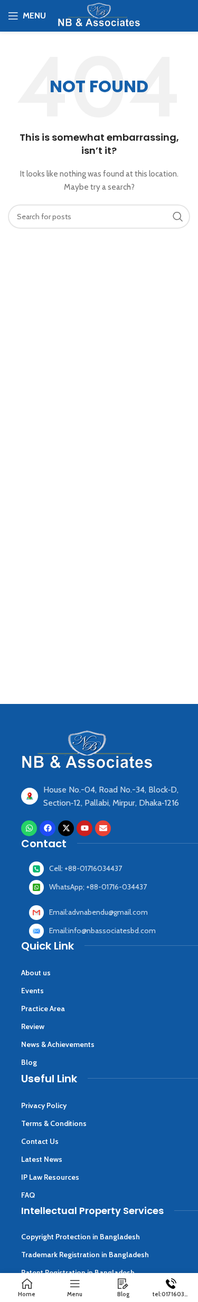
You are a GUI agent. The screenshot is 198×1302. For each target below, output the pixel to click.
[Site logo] (99, 14)
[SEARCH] (178, 216)
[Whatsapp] (29, 828)
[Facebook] (47, 828)
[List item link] (113, 869)
